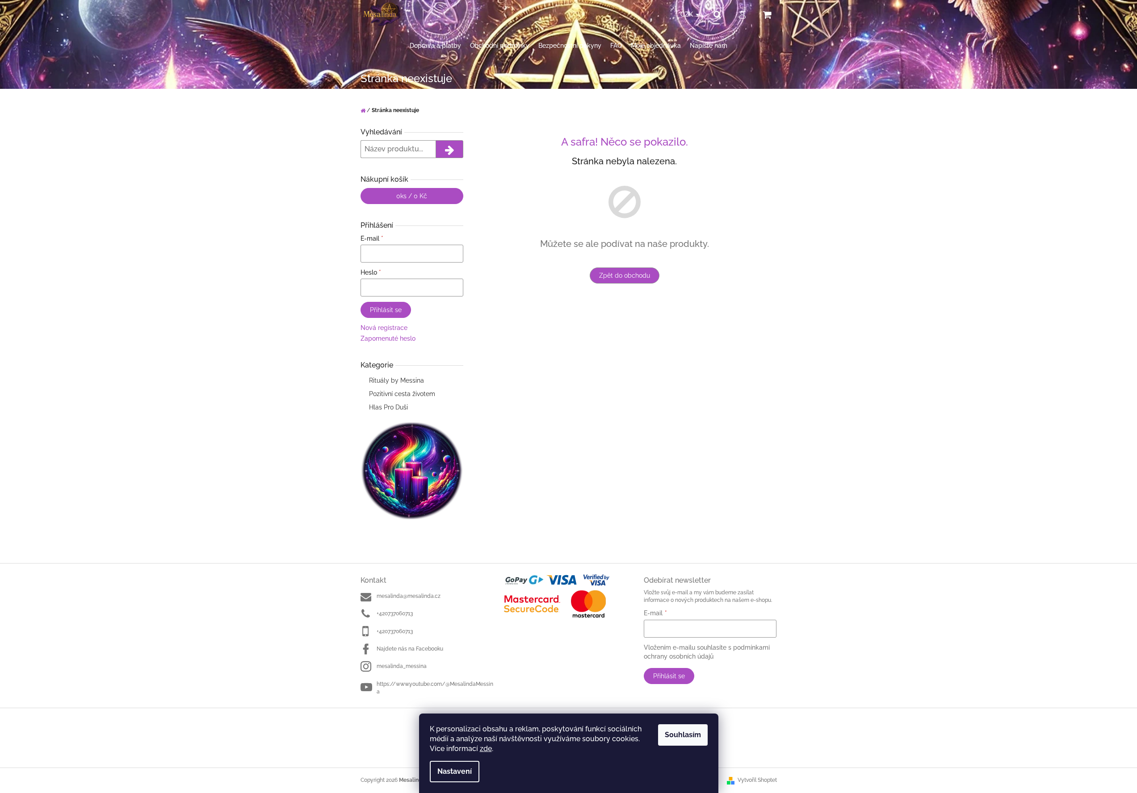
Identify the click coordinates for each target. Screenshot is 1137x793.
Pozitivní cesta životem (402, 393)
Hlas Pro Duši (388, 407)
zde (486, 748)
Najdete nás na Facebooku (410, 649)
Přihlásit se (386, 309)
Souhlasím (683, 734)
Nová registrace (384, 327)
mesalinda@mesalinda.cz (409, 596)
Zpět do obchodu (624, 275)
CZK (687, 14)
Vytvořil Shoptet (757, 780)
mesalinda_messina (402, 666)
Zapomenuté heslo (388, 338)
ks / (411, 196)
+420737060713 (395, 613)
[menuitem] (435, 45)
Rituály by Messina (396, 380)
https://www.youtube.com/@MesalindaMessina (435, 688)
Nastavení (454, 771)
